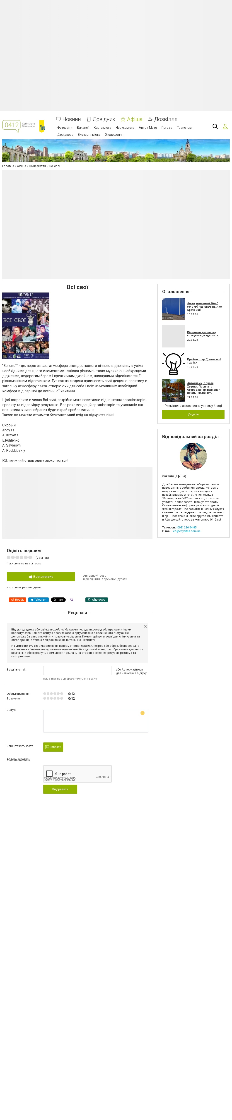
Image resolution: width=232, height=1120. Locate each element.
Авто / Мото (148, 127)
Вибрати (55, 747)
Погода (167, 127)
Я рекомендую (42, 576)
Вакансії (83, 127)
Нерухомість (125, 127)
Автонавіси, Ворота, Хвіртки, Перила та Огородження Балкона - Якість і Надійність (203, 388)
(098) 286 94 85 (186, 527)
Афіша (135, 119)
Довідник (104, 119)
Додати (193, 414)
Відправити (60, 789)
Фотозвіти (64, 127)
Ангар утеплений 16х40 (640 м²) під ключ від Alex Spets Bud (204, 307)
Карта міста (102, 127)
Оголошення (114, 134)
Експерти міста (89, 134)
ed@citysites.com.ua (187, 531)
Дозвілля (165, 119)
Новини (72, 119)
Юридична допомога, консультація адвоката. (203, 334)
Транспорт (185, 127)
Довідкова (65, 134)
